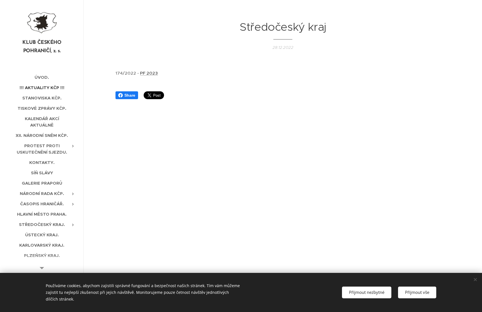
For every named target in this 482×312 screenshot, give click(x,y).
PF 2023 (149, 73)
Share (129, 95)
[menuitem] (42, 77)
